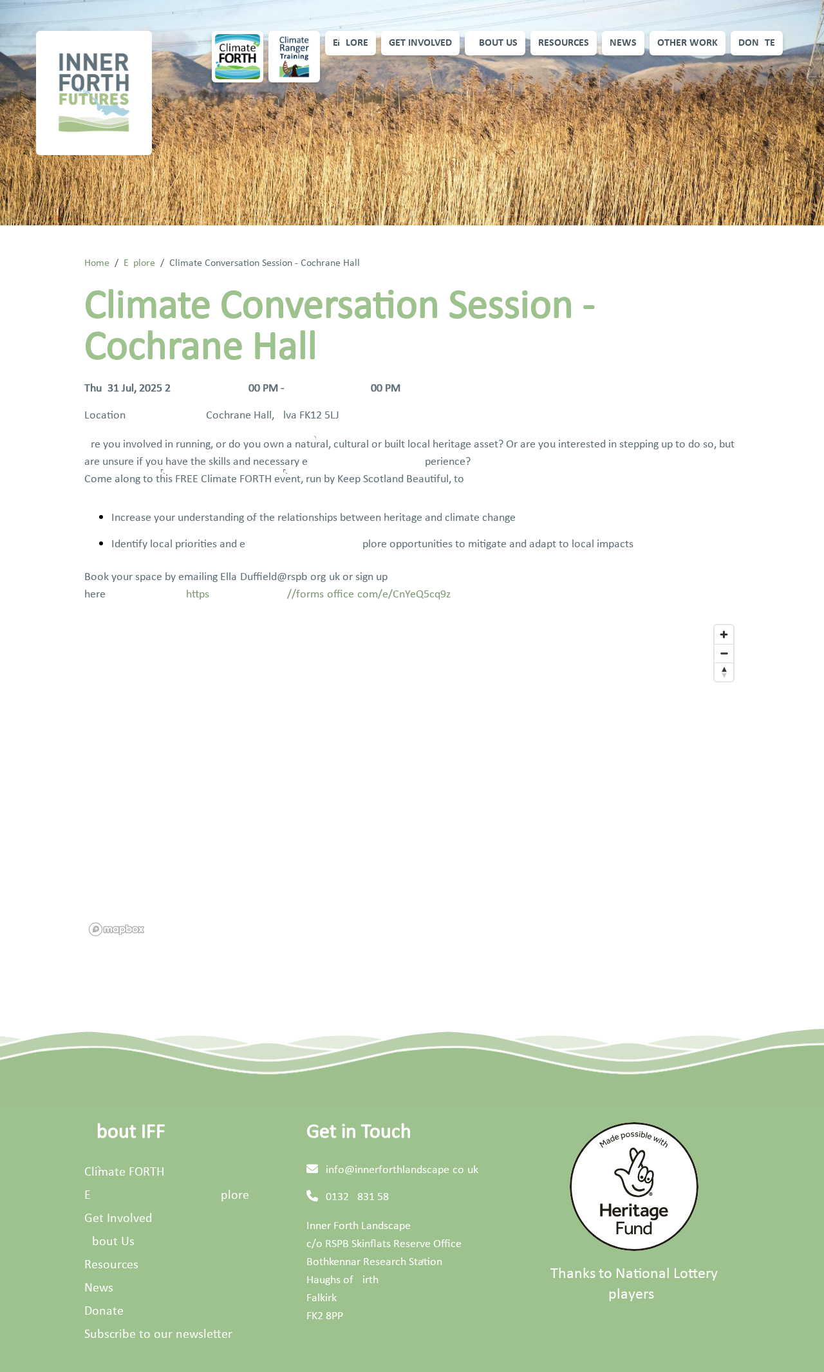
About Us (495, 43)
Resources (563, 43)
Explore (350, 43)
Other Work (687, 43)
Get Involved (420, 43)
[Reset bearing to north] (724, 672)
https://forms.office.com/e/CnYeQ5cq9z (318, 594)
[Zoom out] (724, 653)
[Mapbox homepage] (116, 929)
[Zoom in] (724, 634)
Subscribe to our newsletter (158, 1334)
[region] (412, 780)
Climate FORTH (124, 1172)
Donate (756, 43)
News (623, 43)
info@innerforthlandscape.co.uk (402, 1170)
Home (96, 263)
